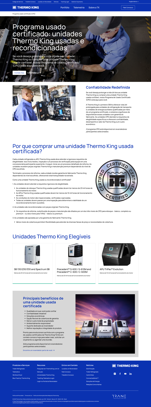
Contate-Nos (19, 73)
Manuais (40, 372)
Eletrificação (90, 369)
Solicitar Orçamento (77, 2)
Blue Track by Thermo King (21, 378)
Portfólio (65, 7)
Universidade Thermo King (45, 375)
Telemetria (78, 7)
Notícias (56, 2)
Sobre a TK (94, 7)
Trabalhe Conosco (30, 2)
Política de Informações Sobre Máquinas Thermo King (46, 395)
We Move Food (17, 375)
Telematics (16, 372)
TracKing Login (65, 2)
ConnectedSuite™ (92, 378)
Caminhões (90, 375)
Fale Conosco (128, 7)
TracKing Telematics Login (45, 378)
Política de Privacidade (18, 395)
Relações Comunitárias (93, 384)
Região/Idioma (133, 1)
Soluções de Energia (93, 381)
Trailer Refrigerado (19, 369)
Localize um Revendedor (44, 2)
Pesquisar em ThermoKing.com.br (48, 369)
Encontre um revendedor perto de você (38, 350)
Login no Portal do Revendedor (47, 381)
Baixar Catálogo (33, 73)
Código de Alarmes (18, 2)
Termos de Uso (28, 395)
